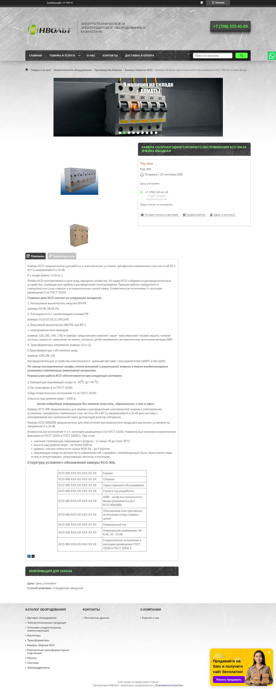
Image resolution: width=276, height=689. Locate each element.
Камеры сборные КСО (138, 69)
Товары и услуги (62, 55)
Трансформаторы (38, 640)
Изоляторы (34, 635)
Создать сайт (54, 2)
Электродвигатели (38, 667)
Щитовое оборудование (42, 617)
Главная (35, 55)
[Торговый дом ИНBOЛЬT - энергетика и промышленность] (49, 27)
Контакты (110, 55)
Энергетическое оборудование (73, 69)
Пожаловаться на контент (169, 685)
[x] (33, 556)
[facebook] (29, 556)
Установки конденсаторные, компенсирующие (44, 629)
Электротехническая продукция (46, 622)
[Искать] (241, 55)
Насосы (32, 657)
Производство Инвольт (108, 69)
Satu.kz (154, 682)
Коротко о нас (150, 617)
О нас (91, 55)
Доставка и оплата (139, 55)
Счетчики (32, 662)
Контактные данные (97, 617)
